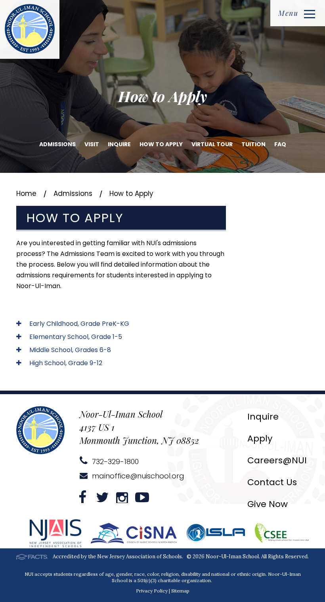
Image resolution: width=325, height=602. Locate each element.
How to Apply (161, 144)
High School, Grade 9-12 (65, 363)
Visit (91, 144)
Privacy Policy (152, 591)
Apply (259, 438)
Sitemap (180, 591)
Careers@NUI (277, 460)
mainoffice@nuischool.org (137, 476)
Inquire (119, 144)
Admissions (57, 144)
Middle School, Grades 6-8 (69, 349)
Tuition (253, 144)
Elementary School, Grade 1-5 (75, 336)
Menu (288, 13)
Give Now (267, 504)
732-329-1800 (114, 462)
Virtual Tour (212, 144)
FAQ (280, 144)
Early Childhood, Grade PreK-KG (78, 323)
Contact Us (272, 482)
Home (26, 193)
